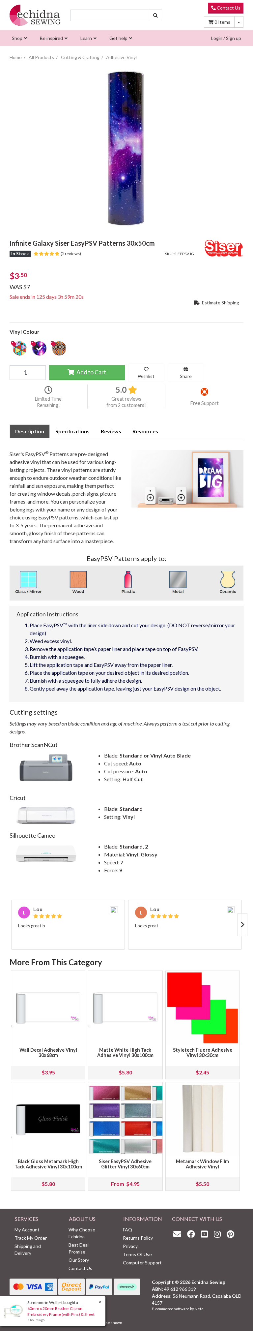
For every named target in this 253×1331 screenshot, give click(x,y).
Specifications (72, 431)
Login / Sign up (226, 38)
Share (186, 376)
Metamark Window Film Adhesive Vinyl (202, 1164)
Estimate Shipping (220, 302)
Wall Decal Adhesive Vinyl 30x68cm (48, 1052)
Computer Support (142, 1262)
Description (29, 431)
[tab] (30, 431)
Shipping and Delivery (27, 1249)
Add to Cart (90, 372)
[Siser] (223, 247)
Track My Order (30, 1238)
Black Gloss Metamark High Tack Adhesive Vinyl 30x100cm (48, 1164)
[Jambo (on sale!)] (59, 348)
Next (242, 924)
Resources (145, 431)
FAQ (127, 1229)
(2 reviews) (70, 253)
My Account (27, 1229)
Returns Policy (138, 1238)
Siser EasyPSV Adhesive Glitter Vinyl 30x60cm (125, 1164)
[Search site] (155, 15)
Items (222, 22)
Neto (199, 1309)
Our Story (79, 1260)
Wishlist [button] (146, 376)
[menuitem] (19, 38)
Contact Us (228, 8)
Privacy (130, 1246)
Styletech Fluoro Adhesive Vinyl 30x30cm (202, 1052)
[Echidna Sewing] (35, 15)
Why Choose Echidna (82, 1233)
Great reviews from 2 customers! (126, 402)
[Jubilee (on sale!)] (19, 348)
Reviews (111, 431)
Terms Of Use (137, 1254)
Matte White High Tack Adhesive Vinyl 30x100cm (125, 1052)
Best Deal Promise (79, 1248)
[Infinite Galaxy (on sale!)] (39, 348)
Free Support (204, 403)
